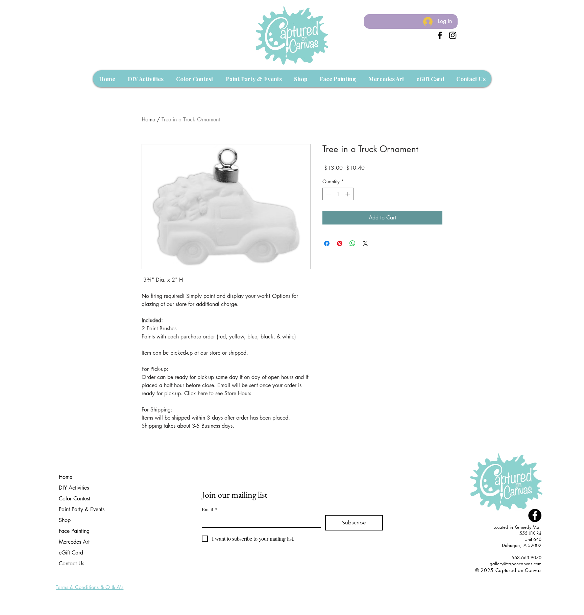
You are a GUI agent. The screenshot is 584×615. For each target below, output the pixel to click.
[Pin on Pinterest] (340, 243)
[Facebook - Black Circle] (534, 515)
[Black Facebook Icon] (440, 35)
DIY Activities (74, 487)
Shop (65, 520)
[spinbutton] (338, 194)
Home (148, 119)
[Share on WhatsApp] (352, 243)
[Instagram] (453, 35)
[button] (145, 78)
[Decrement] (327, 194)
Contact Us (71, 563)
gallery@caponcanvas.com (515, 564)
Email (209, 509)
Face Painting (74, 531)
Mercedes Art (74, 541)
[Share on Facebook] (327, 243)
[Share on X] (365, 243)
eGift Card (71, 552)
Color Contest (74, 498)
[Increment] (348, 194)
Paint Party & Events (81, 509)
